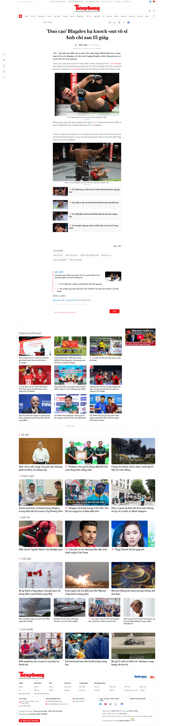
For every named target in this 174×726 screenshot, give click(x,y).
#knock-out (106, 255)
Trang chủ (20, 16)
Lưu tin (4, 66)
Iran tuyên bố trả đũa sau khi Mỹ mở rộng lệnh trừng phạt (85, 592)
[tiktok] (111, 704)
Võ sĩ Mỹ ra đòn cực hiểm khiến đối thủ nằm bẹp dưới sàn (95, 202)
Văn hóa (109, 16)
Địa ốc (49, 16)
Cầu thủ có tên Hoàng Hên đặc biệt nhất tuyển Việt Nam (86, 551)
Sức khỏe (57, 16)
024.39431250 (26, 706)
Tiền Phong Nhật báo (75, 1)
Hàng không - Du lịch (131, 690)
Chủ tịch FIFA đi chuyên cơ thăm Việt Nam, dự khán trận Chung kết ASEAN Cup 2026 (34, 417)
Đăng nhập (57, 300)
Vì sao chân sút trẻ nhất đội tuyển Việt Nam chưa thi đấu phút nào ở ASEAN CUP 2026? (33, 389)
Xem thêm (153, 16)
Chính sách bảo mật (138, 699)
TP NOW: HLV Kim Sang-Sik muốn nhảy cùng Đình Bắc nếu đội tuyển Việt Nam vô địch (104, 417)
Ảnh (50, 683)
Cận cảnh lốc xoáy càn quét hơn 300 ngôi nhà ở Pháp (34, 620)
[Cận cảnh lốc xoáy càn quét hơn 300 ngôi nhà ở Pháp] (35, 607)
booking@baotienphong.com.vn (58, 704)
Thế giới (64, 16)
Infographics (99, 683)
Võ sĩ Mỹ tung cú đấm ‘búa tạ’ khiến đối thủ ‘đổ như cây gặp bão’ (94, 190)
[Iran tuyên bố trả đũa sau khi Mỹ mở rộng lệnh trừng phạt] (87, 575)
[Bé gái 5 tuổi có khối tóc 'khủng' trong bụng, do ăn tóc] (133, 646)
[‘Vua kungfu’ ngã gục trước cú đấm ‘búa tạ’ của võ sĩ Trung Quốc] (60, 227)
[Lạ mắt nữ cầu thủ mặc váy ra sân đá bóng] (106, 346)
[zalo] (117, 704)
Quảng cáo (127, 1)
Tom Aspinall (75, 69)
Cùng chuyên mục (30, 333)
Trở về (4, 77)
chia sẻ (110, 22)
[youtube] (154, 1)
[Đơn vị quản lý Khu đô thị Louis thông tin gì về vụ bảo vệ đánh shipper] (133, 492)
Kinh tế (33, 16)
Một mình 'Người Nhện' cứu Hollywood (40, 549)
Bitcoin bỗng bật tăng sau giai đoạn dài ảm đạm (133, 592)
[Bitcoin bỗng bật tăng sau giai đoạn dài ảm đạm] (133, 575)
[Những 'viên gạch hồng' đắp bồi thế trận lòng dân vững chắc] (87, 451)
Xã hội (27, 16)
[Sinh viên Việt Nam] (140, 677)
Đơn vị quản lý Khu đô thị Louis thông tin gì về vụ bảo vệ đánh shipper (132, 509)
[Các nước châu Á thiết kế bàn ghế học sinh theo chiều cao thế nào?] (104, 607)
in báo (119, 22)
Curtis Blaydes (115, 63)
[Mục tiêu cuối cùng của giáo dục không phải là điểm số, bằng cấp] (41, 451)
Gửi (114, 311)
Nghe (4, 54)
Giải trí (116, 16)
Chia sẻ (4, 60)
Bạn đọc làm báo (30, 721)
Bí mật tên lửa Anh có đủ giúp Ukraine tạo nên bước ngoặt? (66, 620)
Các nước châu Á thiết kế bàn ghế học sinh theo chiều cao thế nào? (104, 620)
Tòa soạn (117, 1)
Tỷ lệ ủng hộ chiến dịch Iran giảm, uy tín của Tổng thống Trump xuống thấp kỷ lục (139, 621)
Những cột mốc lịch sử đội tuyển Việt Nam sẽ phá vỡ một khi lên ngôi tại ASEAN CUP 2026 (105, 389)
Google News (128, 22)
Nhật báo (37, 683)
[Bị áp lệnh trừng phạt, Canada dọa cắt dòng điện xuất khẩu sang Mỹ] (41, 575)
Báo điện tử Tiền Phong (87, 8)
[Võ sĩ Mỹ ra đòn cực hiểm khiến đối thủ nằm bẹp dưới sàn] (60, 204)
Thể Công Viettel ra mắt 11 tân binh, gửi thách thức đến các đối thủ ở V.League (34, 360)
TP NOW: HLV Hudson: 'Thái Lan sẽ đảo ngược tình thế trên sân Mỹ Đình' (70, 416)
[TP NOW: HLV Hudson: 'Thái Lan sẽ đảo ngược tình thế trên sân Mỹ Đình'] (70, 403)
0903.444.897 (79, 701)
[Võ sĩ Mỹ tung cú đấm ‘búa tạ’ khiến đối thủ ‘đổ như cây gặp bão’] (60, 191)
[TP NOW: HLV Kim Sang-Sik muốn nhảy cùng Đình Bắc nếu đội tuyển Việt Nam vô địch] (106, 403)
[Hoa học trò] (152, 677)
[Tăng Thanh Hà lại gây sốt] (133, 534)
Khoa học (132, 16)
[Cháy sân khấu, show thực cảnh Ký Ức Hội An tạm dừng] (133, 451)
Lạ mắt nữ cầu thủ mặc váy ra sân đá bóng (105, 359)
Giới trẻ (72, 16)
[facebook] (150, 1)
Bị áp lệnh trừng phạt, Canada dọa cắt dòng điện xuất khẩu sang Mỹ (40, 592)
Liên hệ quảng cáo (53, 699)
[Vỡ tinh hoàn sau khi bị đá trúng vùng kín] (87, 646)
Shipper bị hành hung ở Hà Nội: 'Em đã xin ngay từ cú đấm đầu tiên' (87, 509)
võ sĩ (95, 122)
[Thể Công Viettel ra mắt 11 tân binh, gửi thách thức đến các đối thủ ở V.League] (35, 346)
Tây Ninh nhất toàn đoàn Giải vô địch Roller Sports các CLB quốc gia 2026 (70, 388)
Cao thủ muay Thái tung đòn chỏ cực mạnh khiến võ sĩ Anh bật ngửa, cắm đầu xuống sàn (77, 276)
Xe (103, 16)
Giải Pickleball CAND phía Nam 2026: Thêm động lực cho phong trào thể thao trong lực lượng (69, 360)
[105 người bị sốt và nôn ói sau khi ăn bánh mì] (41, 646)
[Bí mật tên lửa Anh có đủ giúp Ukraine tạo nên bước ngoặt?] (69, 607)
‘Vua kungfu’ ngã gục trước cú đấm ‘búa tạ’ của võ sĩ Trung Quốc (93, 226)
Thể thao (89, 16)
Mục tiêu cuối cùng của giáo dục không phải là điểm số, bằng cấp (40, 468)
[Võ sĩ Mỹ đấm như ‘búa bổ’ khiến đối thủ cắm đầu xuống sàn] (60, 216)
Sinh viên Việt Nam (92, 1)
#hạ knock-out (71, 255)
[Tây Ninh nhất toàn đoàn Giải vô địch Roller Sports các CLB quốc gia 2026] (70, 375)
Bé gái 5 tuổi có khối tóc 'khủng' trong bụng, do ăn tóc (132, 663)
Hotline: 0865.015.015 (57, 1)
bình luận (124, 22)
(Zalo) (60, 701)
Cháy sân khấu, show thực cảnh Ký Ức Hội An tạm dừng (132, 468)
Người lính (97, 16)
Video (147, 16)
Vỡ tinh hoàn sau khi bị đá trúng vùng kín (86, 663)
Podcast (67, 683)
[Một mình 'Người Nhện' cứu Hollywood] (41, 534)
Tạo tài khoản (70, 300)
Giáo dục (124, 16)
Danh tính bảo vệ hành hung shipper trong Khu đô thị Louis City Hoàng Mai (41, 509)
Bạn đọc (112, 690)
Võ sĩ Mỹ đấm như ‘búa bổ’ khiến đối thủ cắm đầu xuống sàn (93, 215)
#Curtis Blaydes (60, 260)
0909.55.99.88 (53, 701)
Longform (83, 683)
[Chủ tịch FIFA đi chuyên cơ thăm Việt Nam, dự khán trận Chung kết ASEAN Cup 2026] (35, 403)
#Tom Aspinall (75, 260)
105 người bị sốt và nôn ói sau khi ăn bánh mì (39, 663)
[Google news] (122, 704)
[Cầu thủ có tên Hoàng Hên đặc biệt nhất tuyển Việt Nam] (87, 534)
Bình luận (4, 71)
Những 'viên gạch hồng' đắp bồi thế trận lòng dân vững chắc (86, 468)
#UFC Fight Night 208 (89, 255)
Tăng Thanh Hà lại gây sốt (129, 549)
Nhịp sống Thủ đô (24, 693)
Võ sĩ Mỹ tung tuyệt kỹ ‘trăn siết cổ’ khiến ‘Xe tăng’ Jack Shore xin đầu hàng (88, 290)
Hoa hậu (140, 16)
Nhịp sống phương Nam (41, 693)
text (114, 22)
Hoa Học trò (106, 1)
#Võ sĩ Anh (58, 255)
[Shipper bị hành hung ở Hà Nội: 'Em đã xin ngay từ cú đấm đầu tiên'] (87, 492)
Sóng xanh (41, 16)
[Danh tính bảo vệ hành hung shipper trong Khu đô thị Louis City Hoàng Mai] (41, 492)
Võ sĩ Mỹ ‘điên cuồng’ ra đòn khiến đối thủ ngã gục (80, 284)
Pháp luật (80, 16)
